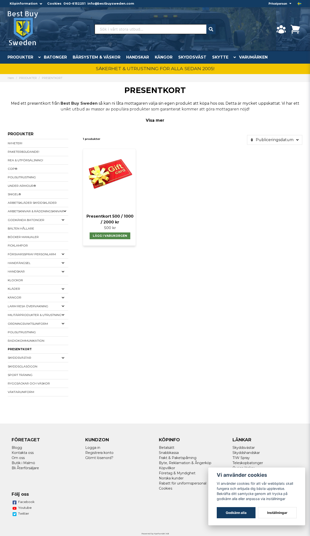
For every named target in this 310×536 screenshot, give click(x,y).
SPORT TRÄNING (20, 375)
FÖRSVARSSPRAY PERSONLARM (32, 254)
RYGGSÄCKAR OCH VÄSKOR (29, 383)
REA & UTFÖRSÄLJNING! (25, 160)
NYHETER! (15, 143)
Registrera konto (99, 453)
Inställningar (277, 513)
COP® (12, 168)
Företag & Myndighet (177, 473)
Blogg (17, 447)
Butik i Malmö (23, 463)
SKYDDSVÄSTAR (19, 357)
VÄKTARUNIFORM (21, 392)
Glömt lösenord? (99, 458)
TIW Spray (241, 458)
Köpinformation (24, 3)
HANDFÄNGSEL (19, 263)
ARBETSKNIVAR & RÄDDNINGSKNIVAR (36, 211)
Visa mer (155, 120)
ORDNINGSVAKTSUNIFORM (28, 323)
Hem (11, 78)
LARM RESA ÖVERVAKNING (28, 306)
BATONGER (55, 57)
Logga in (92, 447)
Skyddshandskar (246, 453)
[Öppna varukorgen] (295, 29)
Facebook (26, 502)
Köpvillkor (167, 468)
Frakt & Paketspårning (177, 458)
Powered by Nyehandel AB (155, 533)
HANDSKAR (137, 57)
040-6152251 (74, 3)
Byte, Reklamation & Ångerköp (185, 463)
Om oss (18, 458)
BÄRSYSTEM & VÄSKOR (96, 57)
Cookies (54, 3)
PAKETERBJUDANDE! (23, 151)
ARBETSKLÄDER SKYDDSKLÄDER (32, 202)
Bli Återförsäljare (25, 468)
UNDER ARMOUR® (22, 185)
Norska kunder (171, 478)
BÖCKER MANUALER (23, 237)
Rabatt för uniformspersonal (182, 483)
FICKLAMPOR (18, 245)
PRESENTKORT (20, 349)
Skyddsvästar (243, 447)
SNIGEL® (14, 194)
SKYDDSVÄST (192, 57)
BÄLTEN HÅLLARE (21, 228)
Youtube (25, 508)
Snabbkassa (169, 453)
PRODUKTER (20, 57)
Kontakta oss (23, 453)
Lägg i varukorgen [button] (110, 236)
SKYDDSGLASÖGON (22, 366)
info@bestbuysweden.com (110, 3)
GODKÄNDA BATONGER (26, 220)
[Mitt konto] (281, 29)
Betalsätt (166, 447)
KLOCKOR (15, 280)
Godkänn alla (236, 513)
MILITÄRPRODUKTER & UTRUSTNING (35, 315)
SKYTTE (220, 57)
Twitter (23, 513)
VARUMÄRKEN (253, 57)
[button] (299, 4)
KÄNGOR (163, 57)
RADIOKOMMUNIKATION (26, 340)
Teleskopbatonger (247, 463)
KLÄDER (14, 288)
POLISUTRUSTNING (22, 177)
